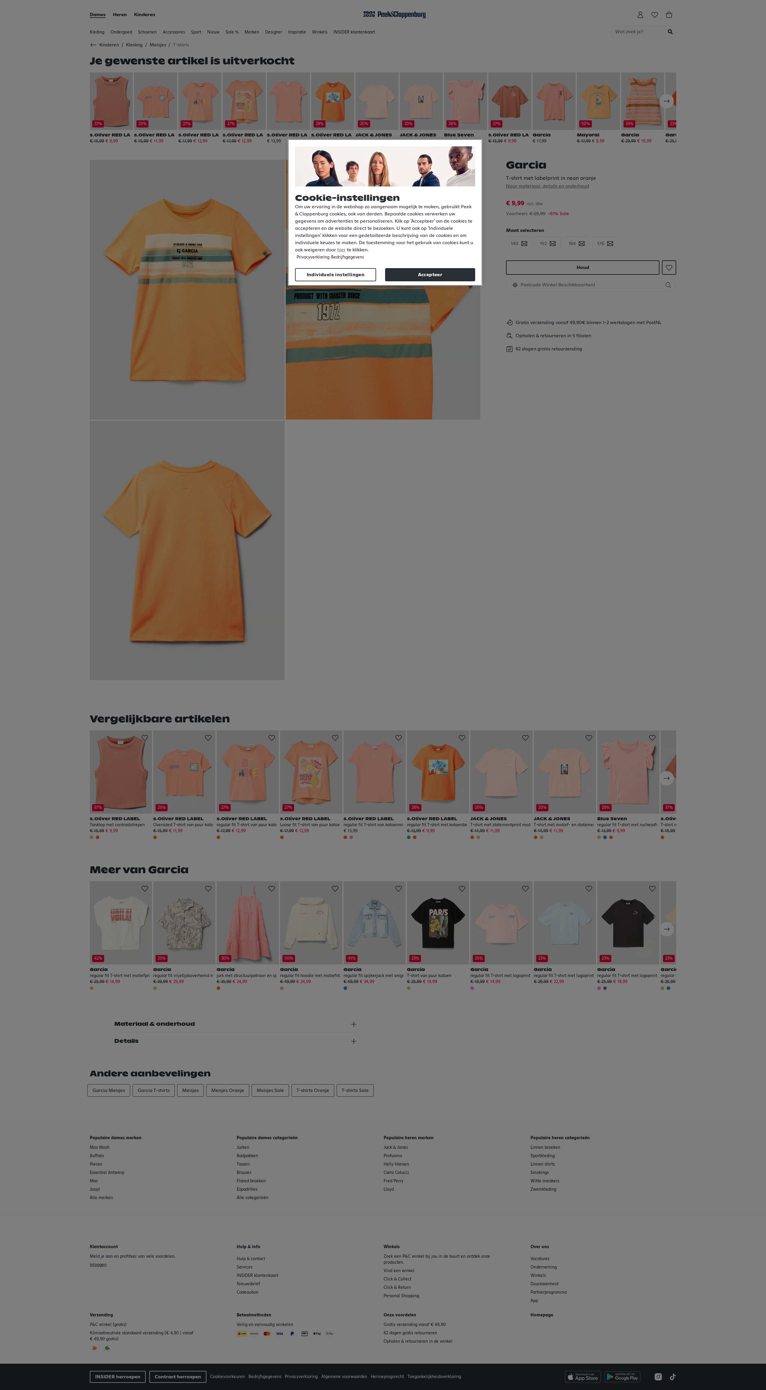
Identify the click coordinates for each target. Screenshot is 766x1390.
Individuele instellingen (336, 274)
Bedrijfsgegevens (347, 257)
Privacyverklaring (313, 257)
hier (341, 249)
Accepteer (430, 274)
